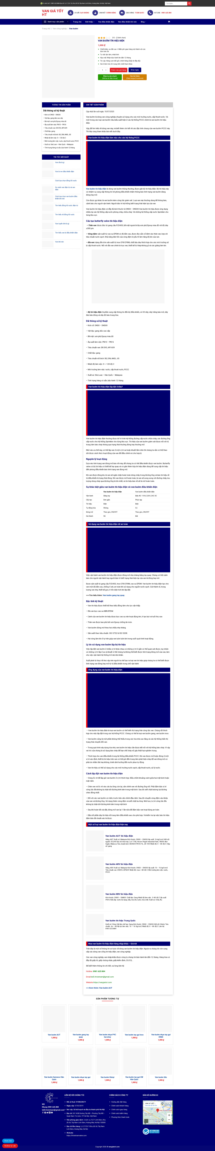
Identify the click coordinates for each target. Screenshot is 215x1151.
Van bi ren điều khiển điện (64, 172)
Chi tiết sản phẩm (95, 105)
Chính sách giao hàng (119, 1110)
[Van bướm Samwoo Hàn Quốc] (54, 1061)
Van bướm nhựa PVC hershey (107, 1036)
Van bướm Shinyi (107, 1077)
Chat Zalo (8, 1141)
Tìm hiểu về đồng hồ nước (64, 215)
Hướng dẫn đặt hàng (118, 1102)
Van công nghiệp (60, 28)
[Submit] (189, 3)
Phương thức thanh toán (120, 1117)
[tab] (94, 104)
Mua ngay (135, 70)
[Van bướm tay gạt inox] (134, 1019)
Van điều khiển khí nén (127, 22)
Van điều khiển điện (106, 22)
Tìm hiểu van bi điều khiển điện (66, 233)
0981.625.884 (166, 13)
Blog (143, 22)
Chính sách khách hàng (119, 1106)
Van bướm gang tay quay (81, 1036)
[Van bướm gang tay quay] (81, 1019)
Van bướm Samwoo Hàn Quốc (54, 1078)
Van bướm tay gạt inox (134, 1035)
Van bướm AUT (54, 1035)
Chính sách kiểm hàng (119, 1113)
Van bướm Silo (161, 1077)
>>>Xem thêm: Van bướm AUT (99, 988)
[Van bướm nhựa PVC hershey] (108, 1019)
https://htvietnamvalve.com (77, 1136)
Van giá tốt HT (52, 12)
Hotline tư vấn (10, 1146)
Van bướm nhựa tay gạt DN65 (161, 1036)
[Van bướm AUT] (54, 1019)
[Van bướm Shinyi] (108, 1061)
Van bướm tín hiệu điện (96, 189)
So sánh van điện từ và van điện (65, 188)
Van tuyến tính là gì (62, 224)
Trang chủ (77, 22)
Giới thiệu (89, 22)
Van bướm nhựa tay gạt (80, 1077)
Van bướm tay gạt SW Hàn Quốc (134, 1078)
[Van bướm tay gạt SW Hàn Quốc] (134, 1061)
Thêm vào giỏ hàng (118, 70)
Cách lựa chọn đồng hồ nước (66, 181)
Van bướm (73, 28)
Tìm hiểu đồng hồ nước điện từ (66, 205)
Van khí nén (59, 242)
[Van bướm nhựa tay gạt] (81, 1061)
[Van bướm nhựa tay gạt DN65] (161, 1019)
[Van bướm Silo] (161, 1061)
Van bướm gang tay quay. (114, 595)
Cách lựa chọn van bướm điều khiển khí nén (66, 197)
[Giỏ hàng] (169, 22)
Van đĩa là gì (59, 162)
